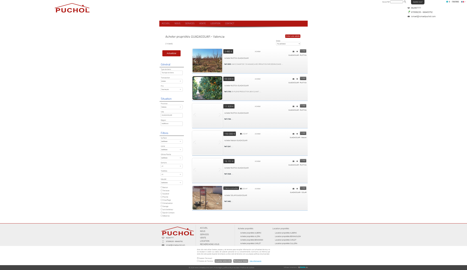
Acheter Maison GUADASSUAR (235, 140)
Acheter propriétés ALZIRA (250, 236)
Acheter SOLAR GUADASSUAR (235, 195)
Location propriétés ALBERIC (286, 233)
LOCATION (215, 23)
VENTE (202, 23)
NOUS (177, 23)
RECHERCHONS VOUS (209, 244)
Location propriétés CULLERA (286, 243)
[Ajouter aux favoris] (297, 51)
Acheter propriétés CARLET (250, 243)
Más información (255, 261)
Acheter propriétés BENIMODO (251, 240)
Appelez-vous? (417, 2)
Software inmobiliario (290, 267)
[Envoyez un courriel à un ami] (293, 51)
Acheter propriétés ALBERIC (250, 233)
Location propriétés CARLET (285, 240)
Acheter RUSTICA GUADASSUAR (236, 58)
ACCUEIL (166, 23)
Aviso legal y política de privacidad (226, 267)
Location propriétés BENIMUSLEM (288, 236)
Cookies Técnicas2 (205, 258)
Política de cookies (247, 267)
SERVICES (189, 23)
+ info (303, 51)
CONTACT (229, 23)
